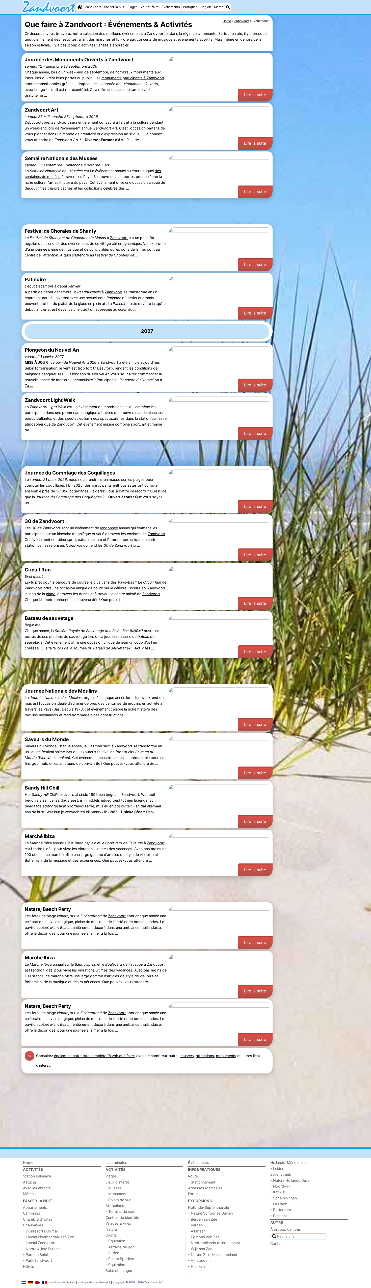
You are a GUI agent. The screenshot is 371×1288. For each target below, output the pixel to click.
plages (139, 479)
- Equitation (115, 1265)
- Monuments (116, 1194)
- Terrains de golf (120, 1247)
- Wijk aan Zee (200, 1249)
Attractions (114, 1205)
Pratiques (190, 7)
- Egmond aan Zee (204, 1237)
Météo (219, 7)
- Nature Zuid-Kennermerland (212, 1254)
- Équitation (115, 1241)
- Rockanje (279, 1216)
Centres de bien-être (122, 1217)
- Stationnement (201, 1182)
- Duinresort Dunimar (40, 1231)
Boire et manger (118, 1270)
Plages (132, 7)
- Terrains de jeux (120, 1211)
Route (193, 1176)
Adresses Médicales (205, 1188)
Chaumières (33, 1225)
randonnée (109, 528)
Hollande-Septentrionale (208, 1207)
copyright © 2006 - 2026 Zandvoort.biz (137, 1282)
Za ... (29, 385)
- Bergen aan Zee (202, 1219)
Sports (111, 1235)
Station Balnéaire (37, 1176)
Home (28, 1162)
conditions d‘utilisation (62, 1282)
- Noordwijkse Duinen (41, 1249)
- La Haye (278, 1204)
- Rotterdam (280, 1209)
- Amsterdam (199, 1260)
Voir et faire (149, 7)
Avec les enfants (37, 1188)
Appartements (35, 1207)
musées (187, 1056)
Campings (31, 1213)
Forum (193, 1194)
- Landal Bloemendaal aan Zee (48, 1237)
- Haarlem (196, 1266)
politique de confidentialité (94, 1282)
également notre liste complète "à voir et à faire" (94, 1056)
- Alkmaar (196, 1231)
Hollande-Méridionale (288, 1162)
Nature (111, 1229)
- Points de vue (118, 1200)
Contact (277, 1243)
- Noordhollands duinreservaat (214, 1243)
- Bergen (195, 1225)
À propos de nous (285, 1229)
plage (50, 594)
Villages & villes (118, 1223)
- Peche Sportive (119, 1258)
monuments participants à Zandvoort (132, 78)
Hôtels (28, 1266)
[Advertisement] (312, 131)
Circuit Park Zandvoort (146, 588)
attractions (205, 1056)
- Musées (113, 1188)
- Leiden (277, 1168)
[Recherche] (228, 7)
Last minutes (116, 1162)
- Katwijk (277, 1192)
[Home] (79, 7)
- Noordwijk (280, 1186)
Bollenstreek (280, 1174)
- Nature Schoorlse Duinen (210, 1213)
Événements (171, 7)
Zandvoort (93, 7)
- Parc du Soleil (35, 1254)
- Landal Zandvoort (39, 1243)
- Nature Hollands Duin (289, 1180)
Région (206, 7)
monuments (226, 1056)
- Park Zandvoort (37, 1260)
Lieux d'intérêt (117, 1182)
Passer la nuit (114, 7)
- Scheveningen (283, 1198)
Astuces (30, 1182)
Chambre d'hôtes (37, 1219)
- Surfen (112, 1253)
